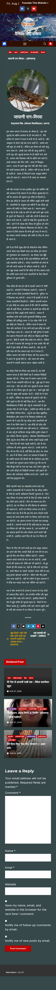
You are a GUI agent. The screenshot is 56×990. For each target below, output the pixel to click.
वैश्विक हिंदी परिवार (28, 33)
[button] (45, 43)
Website (10, 884)
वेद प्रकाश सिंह (34, 52)
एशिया (10, 52)
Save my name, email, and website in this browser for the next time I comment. (26, 910)
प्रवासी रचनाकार (12, 709)
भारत (9, 678)
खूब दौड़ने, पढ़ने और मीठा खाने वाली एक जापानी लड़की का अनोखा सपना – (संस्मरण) (18, 639)
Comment (13, 792)
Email (10, 867)
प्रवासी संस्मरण (24, 52)
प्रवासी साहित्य (33, 709)
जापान (16, 52)
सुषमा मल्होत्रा (42, 709)
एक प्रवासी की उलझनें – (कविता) (38, 634)
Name (10, 851)
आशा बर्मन (10, 736)
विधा (25, 678)
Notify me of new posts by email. (27, 940)
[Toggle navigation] (25, 44)
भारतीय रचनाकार (17, 678)
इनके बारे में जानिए (20, 736)
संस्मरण (43, 52)
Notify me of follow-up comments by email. (28, 927)
